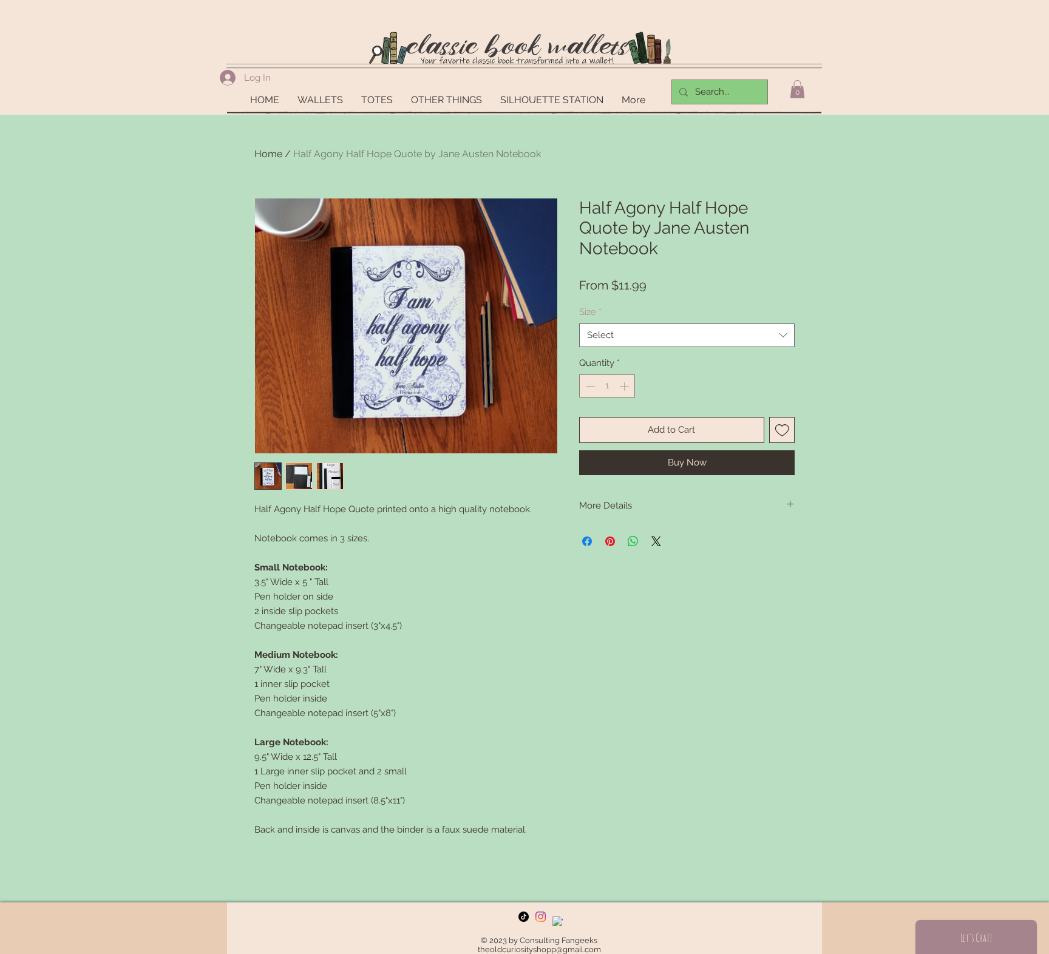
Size (590, 311)
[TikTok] (523, 917)
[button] (797, 89)
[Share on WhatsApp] (633, 541)
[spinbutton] (607, 386)
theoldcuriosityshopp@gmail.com (539, 949)
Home (268, 154)
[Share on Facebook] (587, 541)
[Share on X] (656, 541)
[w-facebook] (557, 921)
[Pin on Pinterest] (610, 541)
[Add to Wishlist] (782, 430)
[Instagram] (540, 917)
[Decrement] (589, 386)
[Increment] (625, 386)
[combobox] (687, 335)
